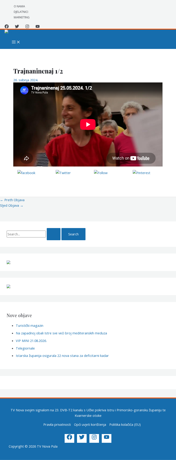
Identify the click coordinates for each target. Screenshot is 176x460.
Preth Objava (12, 200)
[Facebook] (7, 27)
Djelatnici (21, 12)
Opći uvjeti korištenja (90, 424)
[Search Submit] (53, 234)
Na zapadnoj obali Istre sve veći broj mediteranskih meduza (61, 333)
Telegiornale (25, 348)
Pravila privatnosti (57, 424)
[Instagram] (27, 27)
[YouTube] (38, 27)
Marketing (22, 17)
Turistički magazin (29, 325)
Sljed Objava (11, 205)
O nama (19, 6)
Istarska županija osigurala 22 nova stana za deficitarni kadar (62, 355)
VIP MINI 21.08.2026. (31, 340)
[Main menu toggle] (16, 42)
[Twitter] (17, 27)
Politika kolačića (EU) (125, 424)
